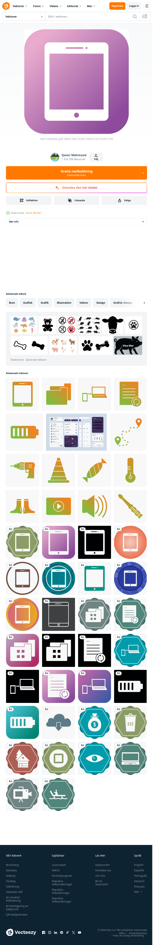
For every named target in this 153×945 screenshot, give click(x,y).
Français (136, 886)
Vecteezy (11, 870)
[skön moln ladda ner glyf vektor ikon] (58, 722)
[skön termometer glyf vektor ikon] (130, 470)
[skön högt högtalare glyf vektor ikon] (94, 506)
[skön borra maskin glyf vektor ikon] (22, 470)
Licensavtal (58, 865)
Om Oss (99, 875)
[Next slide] (138, 302)
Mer (89, 6)
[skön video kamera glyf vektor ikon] (22, 794)
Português (137, 875)
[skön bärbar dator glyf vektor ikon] (130, 758)
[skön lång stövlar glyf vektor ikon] (22, 506)
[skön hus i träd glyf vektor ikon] (22, 758)
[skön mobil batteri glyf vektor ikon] (24, 432)
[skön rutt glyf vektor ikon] (128, 432)
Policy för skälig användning (125, 935)
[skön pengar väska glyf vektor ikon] (94, 722)
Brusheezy (12, 865)
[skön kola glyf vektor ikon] (94, 470)
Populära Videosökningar (60, 899)
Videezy (10, 875)
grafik (45, 302)
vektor (83, 302)
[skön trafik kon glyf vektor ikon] (58, 470)
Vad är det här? (33, 212)
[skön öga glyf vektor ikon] (94, 758)
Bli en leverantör (100, 882)
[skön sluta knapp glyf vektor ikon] (58, 758)
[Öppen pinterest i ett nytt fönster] (61, 932)
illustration (64, 302)
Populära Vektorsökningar (61, 882)
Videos (54, 6)
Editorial (72, 6)
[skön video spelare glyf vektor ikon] (58, 506)
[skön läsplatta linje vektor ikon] (58, 614)
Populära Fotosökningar (60, 891)
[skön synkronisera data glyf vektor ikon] (130, 394)
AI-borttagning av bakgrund (17, 907)
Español (136, 870)
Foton (37, 6)
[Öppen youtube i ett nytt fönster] (79, 932)
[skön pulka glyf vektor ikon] (58, 794)
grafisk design (122, 302)
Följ (96, 159)
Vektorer (18, 6)
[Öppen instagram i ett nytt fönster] (49, 932)
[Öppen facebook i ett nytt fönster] (43, 932)
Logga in (134, 5)
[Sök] (135, 16)
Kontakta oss (102, 870)
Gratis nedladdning (77, 173)
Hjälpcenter (101, 865)
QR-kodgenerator (17, 914)
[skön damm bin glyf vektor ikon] (130, 722)
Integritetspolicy (135, 933)
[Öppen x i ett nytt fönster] (73, 932)
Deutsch (136, 881)
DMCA (55, 870)
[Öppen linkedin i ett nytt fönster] (55, 932)
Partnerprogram (61, 875)
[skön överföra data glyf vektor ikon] (94, 394)
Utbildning (12, 886)
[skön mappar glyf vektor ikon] (58, 394)
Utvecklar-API (14, 892)
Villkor (119, 933)
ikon (12, 302)
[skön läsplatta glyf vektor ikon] (22, 394)
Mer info (13, 221)
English (136, 865)
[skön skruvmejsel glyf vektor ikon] (130, 506)
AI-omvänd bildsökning (13, 899)
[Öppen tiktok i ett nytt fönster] (67, 932)
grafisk (27, 302)
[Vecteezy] (6, 6)
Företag (10, 881)
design (100, 302)
